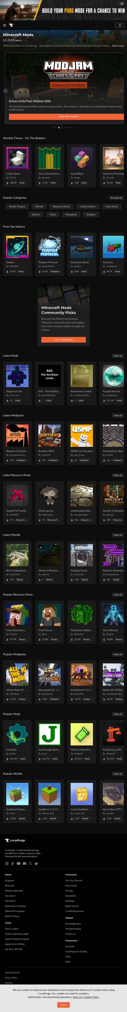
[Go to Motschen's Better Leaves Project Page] (82, 622)
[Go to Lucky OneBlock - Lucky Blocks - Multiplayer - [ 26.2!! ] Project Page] (82, 801)
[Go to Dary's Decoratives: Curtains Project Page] (49, 165)
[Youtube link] (18, 863)
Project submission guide (16, 934)
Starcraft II (10, 901)
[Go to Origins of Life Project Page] (17, 383)
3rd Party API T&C (13, 949)
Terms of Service (12, 973)
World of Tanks (12, 916)
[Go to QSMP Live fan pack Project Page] (82, 443)
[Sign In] (120, 25)
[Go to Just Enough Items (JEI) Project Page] (49, 741)
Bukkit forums (72, 906)
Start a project (12, 929)
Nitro (67, 962)
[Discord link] (24, 863)
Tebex (68, 957)
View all (118, 355)
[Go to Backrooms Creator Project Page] (82, 383)
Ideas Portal (71, 886)
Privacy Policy (11, 978)
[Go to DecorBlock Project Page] (82, 165)
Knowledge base (73, 924)
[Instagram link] (7, 863)
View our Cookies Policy (86, 997)
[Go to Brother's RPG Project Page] (49, 443)
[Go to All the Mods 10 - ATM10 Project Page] (17, 682)
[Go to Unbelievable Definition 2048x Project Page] (82, 502)
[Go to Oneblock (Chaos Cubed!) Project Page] (17, 801)
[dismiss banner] (122, 4)
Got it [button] (63, 1005)
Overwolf (69, 946)
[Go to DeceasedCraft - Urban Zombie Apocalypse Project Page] (49, 682)
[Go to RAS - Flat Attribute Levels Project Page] (49, 383)
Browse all (116, 197)
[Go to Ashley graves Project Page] (49, 502)
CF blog (69, 891)
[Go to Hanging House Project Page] (82, 562)
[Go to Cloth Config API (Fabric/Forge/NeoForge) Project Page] (82, 741)
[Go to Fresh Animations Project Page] (17, 622)
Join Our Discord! (73, 881)
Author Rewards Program (17, 939)
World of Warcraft (14, 891)
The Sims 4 (10, 896)
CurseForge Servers (74, 911)
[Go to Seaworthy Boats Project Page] (82, 254)
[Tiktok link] (13, 863)
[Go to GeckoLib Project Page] (17, 741)
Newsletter (70, 896)
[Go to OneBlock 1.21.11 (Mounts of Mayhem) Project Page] (49, 801)
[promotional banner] (63, 10)
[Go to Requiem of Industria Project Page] (17, 443)
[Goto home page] (11, 25)
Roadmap (69, 901)
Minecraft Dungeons (15, 911)
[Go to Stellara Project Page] (17, 254)
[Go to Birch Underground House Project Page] (17, 562)
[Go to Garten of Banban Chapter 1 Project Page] (49, 562)
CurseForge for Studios (76, 952)
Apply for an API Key (15, 944)
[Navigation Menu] (4, 25)
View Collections (63, 340)
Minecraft (9, 886)
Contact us (70, 934)
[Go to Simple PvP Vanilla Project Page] (17, 502)
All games (9, 881)
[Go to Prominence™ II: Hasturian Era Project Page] (82, 682)
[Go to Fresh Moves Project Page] (49, 622)
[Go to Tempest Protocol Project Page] (49, 254)
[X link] (30, 863)
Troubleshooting (73, 929)
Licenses (9, 983)
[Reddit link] (36, 863)
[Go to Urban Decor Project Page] (17, 165)
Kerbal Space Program (15, 906)
